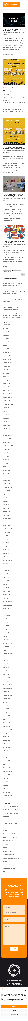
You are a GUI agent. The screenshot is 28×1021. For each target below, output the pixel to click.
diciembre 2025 (7, 352)
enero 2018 (6, 681)
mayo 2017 (6, 709)
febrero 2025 (6, 387)
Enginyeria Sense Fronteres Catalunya (12, 198)
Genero (5, 830)
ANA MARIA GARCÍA (8, 313)
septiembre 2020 (8, 570)
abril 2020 (6, 588)
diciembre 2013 (7, 792)
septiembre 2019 (7, 612)
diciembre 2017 (7, 685)
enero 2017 (6, 719)
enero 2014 (6, 788)
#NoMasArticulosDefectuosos (11, 809)
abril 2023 (6, 463)
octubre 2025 (7, 359)
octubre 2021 (6, 525)
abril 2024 (6, 421)
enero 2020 (6, 598)
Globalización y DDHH (9, 834)
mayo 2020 (6, 584)
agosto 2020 (6, 574)
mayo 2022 (6, 501)
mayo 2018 (6, 667)
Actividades (6, 816)
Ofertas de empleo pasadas (11, 858)
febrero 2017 (6, 716)
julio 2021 (5, 536)
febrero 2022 (6, 511)
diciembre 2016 (7, 723)
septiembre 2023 (8, 446)
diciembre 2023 (7, 435)
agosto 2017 (6, 698)
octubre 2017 (6, 691)
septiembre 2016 (7, 730)
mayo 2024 (6, 418)
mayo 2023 (6, 459)
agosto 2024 (6, 408)
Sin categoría (6, 865)
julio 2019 (5, 619)
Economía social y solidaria (10, 823)
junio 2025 (6, 373)
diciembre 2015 (7, 747)
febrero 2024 (6, 428)
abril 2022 (6, 504)
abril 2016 (5, 733)
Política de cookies (13, 1018)
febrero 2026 (6, 345)
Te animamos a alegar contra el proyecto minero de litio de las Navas (14, 291)
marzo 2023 (6, 466)
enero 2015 (6, 764)
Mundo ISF (6, 844)
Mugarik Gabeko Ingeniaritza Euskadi (12, 92)
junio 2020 (6, 581)
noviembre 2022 (7, 480)
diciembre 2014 (7, 768)
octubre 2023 (7, 442)
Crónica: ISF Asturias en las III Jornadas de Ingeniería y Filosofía (14, 30)
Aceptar (14, 1006)
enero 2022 (6, 515)
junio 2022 (6, 498)
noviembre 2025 (7, 356)
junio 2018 (5, 664)
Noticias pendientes (8, 851)
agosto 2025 (6, 366)
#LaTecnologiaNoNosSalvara (11, 806)
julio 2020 (6, 577)
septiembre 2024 (8, 404)
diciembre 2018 (7, 643)
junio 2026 (6, 331)
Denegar (14, 1010)
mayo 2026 (6, 335)
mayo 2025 (6, 376)
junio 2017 (5, 705)
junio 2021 (5, 539)
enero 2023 (6, 473)
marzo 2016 (6, 736)
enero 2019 (6, 639)
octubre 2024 (7, 401)
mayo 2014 (6, 785)
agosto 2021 (6, 532)
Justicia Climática (8, 841)
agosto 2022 (6, 491)
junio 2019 (5, 622)
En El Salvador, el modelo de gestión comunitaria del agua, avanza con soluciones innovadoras (13, 196)
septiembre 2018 (7, 653)
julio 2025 (5, 369)
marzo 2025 (6, 383)
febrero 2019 (6, 636)
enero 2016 (6, 743)
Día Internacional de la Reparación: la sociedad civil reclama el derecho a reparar (14, 283)
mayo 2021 (6, 543)
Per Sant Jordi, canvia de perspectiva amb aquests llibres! (13, 242)
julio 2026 (5, 328)
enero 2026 (6, 349)
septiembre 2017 (7, 695)
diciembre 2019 (7, 601)
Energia (5, 827)
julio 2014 (5, 778)
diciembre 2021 (7, 518)
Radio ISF (5, 861)
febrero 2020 (6, 594)
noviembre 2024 (7, 397)
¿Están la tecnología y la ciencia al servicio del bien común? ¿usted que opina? (13, 315)
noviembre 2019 (7, 605)
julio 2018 (5, 660)
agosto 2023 (6, 449)
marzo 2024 (6, 425)
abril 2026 (6, 338)
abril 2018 (5, 671)
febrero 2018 (6, 678)
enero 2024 (6, 432)
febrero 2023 (6, 470)
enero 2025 (6, 390)
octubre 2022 (7, 484)
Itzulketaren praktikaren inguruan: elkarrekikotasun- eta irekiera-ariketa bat (13, 89)
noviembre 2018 (7, 646)
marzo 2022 (6, 508)
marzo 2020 (6, 591)
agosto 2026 (6, 324)
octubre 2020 (7, 567)
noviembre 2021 (7, 522)
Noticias (5, 34)
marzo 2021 (6, 549)
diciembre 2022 (7, 477)
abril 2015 (5, 757)
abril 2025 (6, 380)
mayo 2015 (6, 754)
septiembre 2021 (7, 529)
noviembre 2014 (7, 771)
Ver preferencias (14, 1014)
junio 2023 (6, 456)
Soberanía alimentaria (9, 868)
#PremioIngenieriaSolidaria (10, 813)
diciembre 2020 (7, 560)
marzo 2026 (6, 342)
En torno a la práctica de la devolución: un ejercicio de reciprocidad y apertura (14, 148)
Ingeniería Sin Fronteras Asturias (11, 32)
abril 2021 (5, 546)
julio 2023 (5, 453)
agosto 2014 (6, 775)
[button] (26, 990)
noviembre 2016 (7, 726)
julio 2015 (5, 750)
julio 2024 (5, 411)
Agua (4, 820)
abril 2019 (5, 629)
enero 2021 (6, 556)
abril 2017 (5, 712)
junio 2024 (6, 414)
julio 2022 (5, 494)
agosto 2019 (6, 615)
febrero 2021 (6, 553)
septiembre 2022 (8, 487)
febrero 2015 (6, 761)
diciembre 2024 (7, 394)
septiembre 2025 (8, 363)
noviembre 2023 (7, 439)
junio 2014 (6, 781)
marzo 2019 (6, 633)
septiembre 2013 (7, 795)
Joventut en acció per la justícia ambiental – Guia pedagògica (14, 299)
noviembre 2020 (7, 563)
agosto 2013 (6, 799)
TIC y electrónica (7, 872)
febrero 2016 (6, 740)
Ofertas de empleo (8, 854)
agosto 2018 (6, 657)
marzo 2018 (6, 674)
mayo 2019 (6, 626)
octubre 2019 (6, 608)
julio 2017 (5, 702)
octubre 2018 (6, 650)
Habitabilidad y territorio (10, 837)
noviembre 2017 (7, 688)
